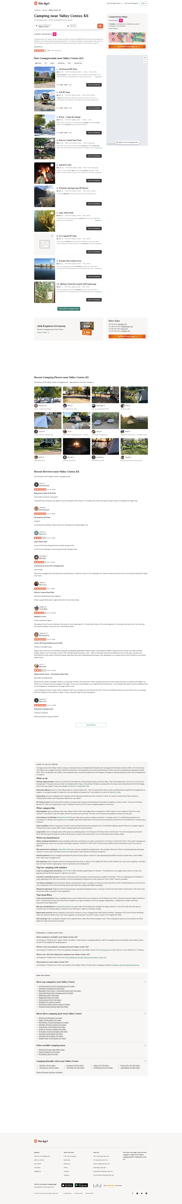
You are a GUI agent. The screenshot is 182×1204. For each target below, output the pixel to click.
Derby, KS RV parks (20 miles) (50, 1020)
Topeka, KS (125, 331)
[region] (127, 100)
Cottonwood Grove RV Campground (49, 566)
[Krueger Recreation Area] (68, 269)
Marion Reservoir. (132, 965)
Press (66, 1167)
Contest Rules (67, 1193)
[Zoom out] (145, 61)
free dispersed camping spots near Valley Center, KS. (86, 957)
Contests (37, 1167)
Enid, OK (124, 329)
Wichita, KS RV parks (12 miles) (50, 1018)
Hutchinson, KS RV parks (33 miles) (52, 1027)
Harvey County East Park (44, 592)
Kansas (44, 10)
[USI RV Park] (68, 100)
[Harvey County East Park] (68, 148)
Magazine (37, 1171)
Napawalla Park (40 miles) (49, 998)
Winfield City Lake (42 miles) (49, 1002)
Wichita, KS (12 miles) (47, 1066)
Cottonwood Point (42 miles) (50, 1000)
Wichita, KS (122, 324)
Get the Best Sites (114, 3)
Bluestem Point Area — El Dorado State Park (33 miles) (60, 991)
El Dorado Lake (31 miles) (48, 1054)
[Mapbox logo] (111, 144)
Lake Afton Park (40, 542)
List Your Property (131, 3)
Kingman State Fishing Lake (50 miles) (53, 1007)
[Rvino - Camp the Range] (68, 125)
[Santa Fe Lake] (68, 173)
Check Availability (94, 85)
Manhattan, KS (127, 326)
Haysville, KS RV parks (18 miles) (51, 1036)
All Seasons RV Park (42, 517)
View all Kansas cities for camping (49, 1072)
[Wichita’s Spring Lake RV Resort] (68, 196)
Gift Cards (37, 1164)
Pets (69, 63)
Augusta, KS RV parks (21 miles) (51, 1034)
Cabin (52, 63)
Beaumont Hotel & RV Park (45, 493)
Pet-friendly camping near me (103, 1175)
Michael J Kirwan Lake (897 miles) (52, 1050)
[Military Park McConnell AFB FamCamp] (68, 292)
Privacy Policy (78, 1193)
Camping (37, 10)
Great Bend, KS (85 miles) (130, 1068)
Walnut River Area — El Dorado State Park (51, 674)
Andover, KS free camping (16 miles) (52, 1029)
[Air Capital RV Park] (68, 244)
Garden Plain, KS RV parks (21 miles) (52, 1039)
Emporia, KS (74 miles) (75, 1066)
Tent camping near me (101, 1156)
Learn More (113, 28)
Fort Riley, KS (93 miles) (75, 1068)
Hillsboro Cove (40, 617)
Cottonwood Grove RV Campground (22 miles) (57, 986)
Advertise (67, 1160)
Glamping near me (99, 1167)
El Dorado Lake (116, 965)
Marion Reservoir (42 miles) (49, 1052)
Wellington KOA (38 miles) (49, 995)
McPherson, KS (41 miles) (103, 1068)
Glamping (61, 63)
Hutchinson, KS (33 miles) (49, 1068)
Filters (39, 63)
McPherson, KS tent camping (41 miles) (54, 1023)
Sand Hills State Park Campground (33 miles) (56, 993)
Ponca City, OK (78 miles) (130, 1066)
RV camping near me (100, 1160)
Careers (66, 1171)
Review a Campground (42, 1156)
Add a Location (39, 1160)
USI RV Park (67, 871)
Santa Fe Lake (115, 792)
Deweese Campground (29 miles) (51, 989)
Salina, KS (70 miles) (101, 1066)
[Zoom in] (145, 57)
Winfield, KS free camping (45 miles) (52, 1025)
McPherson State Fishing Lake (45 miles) (54, 1004)
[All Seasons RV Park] (68, 77)
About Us (67, 1164)
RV (46, 63)
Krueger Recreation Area (65, 906)
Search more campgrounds (128, 142)
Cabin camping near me (101, 1164)
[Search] (100, 26)
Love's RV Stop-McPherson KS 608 (48, 643)
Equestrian (78, 63)
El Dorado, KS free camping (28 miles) (53, 1032)
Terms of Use (89, 1193)
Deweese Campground (43, 709)
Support (66, 1175)
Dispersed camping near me (103, 1171)
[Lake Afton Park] (68, 221)
